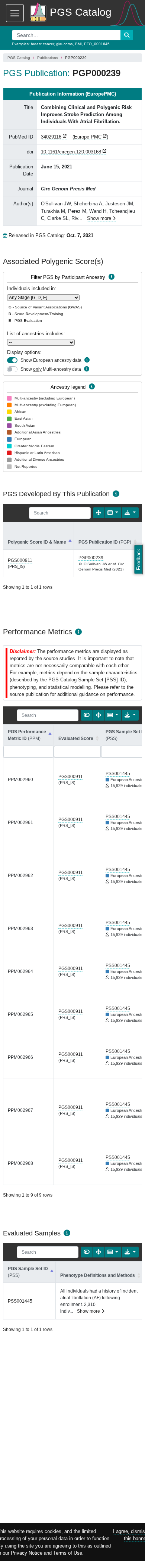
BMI (78, 44)
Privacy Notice (26, 1553)
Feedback (138, 559)
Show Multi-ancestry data (50, 369)
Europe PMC (88, 137)
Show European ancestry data (50, 360)
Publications (47, 58)
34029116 (51, 137)
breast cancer (42, 44)
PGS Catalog (18, 58)
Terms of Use (67, 1553)
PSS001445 (118, 773)
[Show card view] (86, 715)
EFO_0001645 (97, 44)
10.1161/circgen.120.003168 (71, 152)
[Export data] (130, 513)
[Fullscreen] (98, 513)
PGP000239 (90, 557)
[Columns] (113, 513)
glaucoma (64, 44)
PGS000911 (20, 560)
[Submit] (126, 35)
